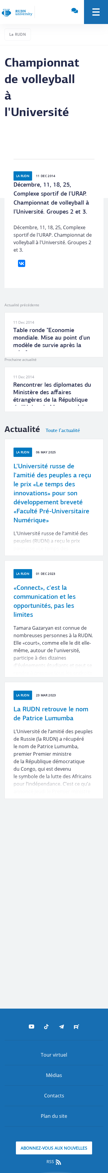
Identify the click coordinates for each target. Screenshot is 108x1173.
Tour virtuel (54, 1055)
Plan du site (54, 1116)
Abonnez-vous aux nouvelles (54, 1148)
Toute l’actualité (63, 430)
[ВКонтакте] (21, 263)
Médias (54, 1075)
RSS (50, 1161)
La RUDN (17, 34)
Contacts (54, 1096)
